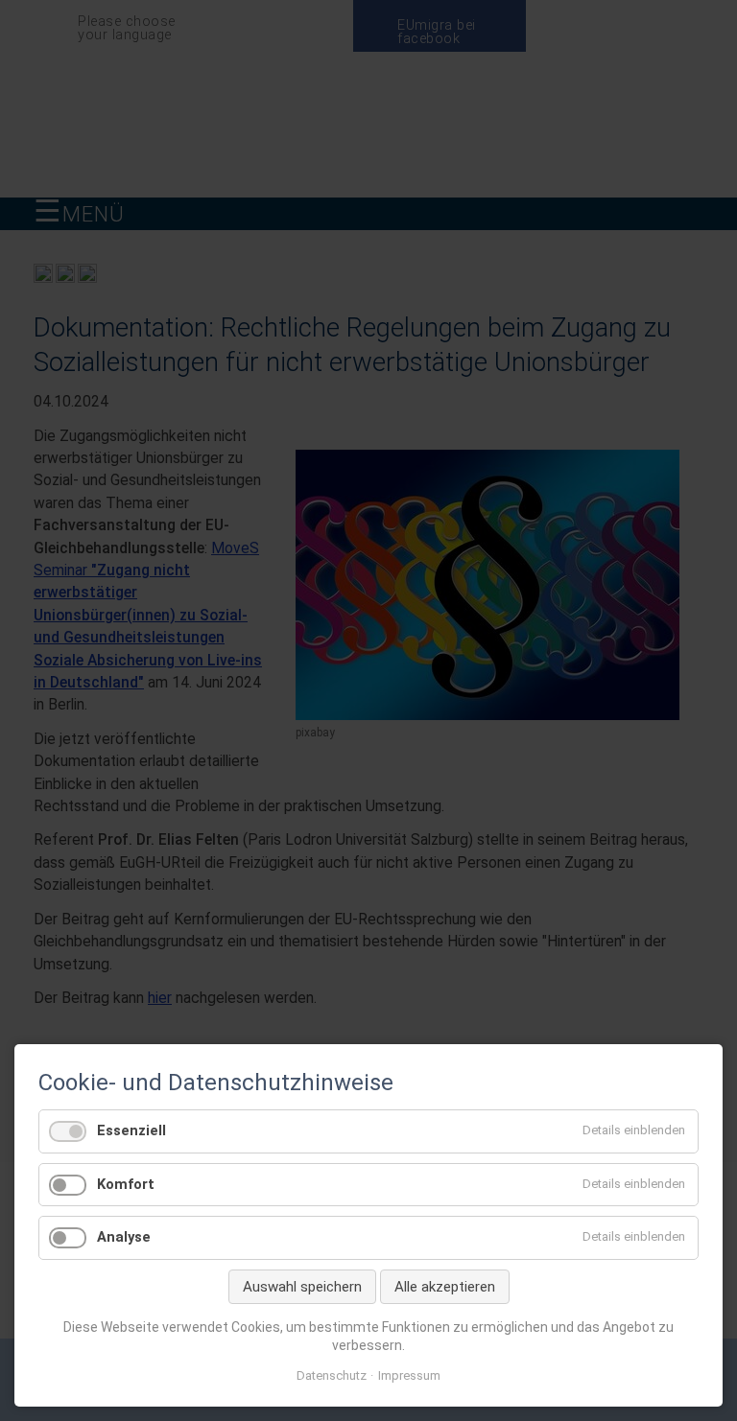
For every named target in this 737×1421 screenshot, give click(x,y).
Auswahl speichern (302, 1286)
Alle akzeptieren (444, 1286)
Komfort (126, 1184)
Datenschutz (332, 1375)
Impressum (409, 1375)
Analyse (124, 1237)
